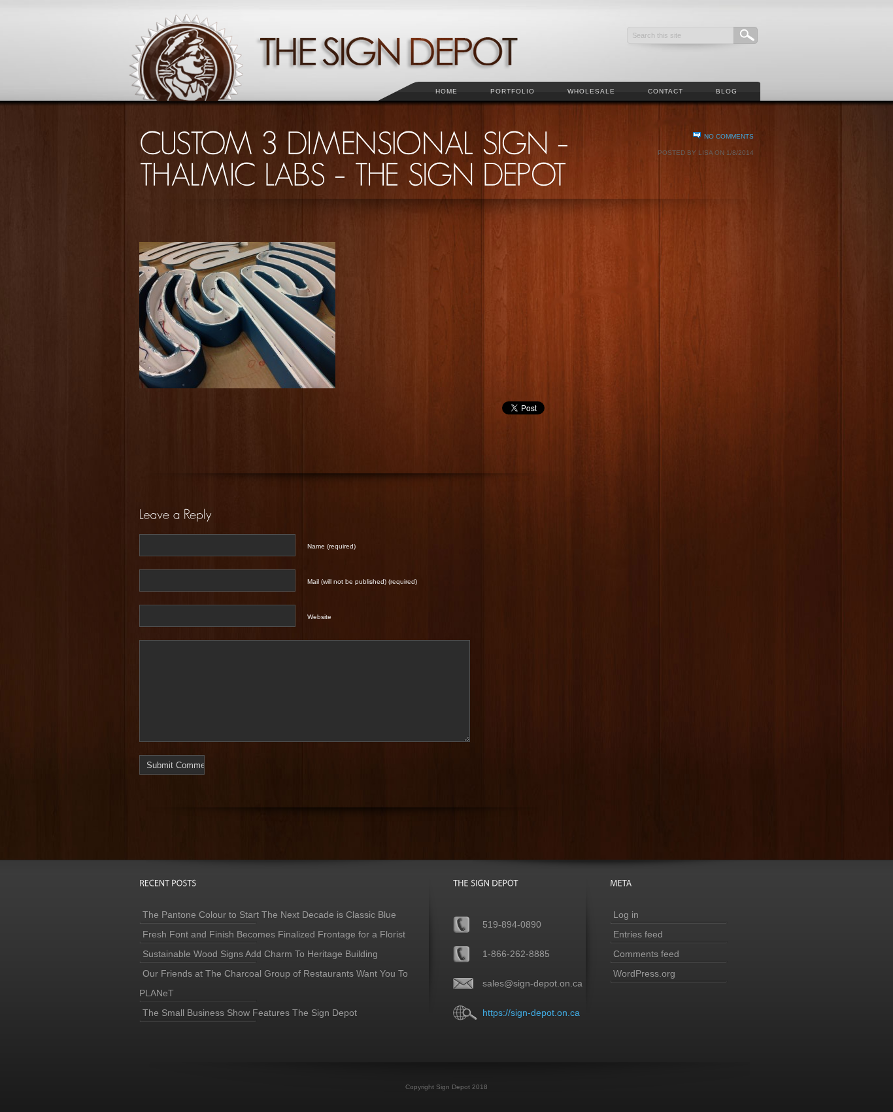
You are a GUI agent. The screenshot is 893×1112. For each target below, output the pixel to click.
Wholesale (591, 91)
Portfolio (512, 91)
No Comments (729, 136)
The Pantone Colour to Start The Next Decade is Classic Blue (269, 914)
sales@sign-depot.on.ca (532, 983)
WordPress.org (644, 973)
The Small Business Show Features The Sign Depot (250, 1012)
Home (446, 91)
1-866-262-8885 (516, 954)
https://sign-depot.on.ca (531, 1012)
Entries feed (638, 934)
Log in (626, 914)
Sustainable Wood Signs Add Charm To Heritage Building (260, 954)
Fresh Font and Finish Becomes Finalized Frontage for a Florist (274, 934)
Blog (726, 91)
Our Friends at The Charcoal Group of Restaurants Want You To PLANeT (273, 983)
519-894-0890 (511, 924)
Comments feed (646, 954)
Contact (665, 91)
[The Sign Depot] (341, 108)
